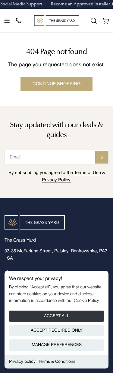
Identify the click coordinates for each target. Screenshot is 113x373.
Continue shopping (56, 84)
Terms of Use (87, 173)
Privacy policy (22, 362)
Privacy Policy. (56, 180)
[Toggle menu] (7, 21)
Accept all (56, 316)
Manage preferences (57, 345)
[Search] (94, 21)
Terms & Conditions (57, 362)
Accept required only (57, 330)
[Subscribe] (101, 157)
